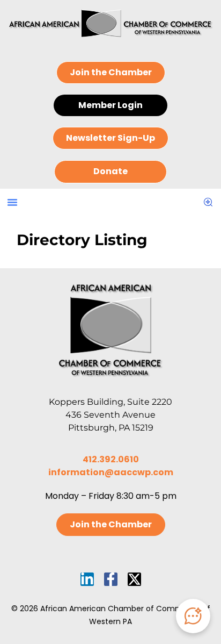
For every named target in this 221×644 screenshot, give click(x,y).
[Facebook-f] (110, 579)
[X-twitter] (134, 579)
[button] (12, 202)
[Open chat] (193, 616)
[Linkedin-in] (87, 579)
